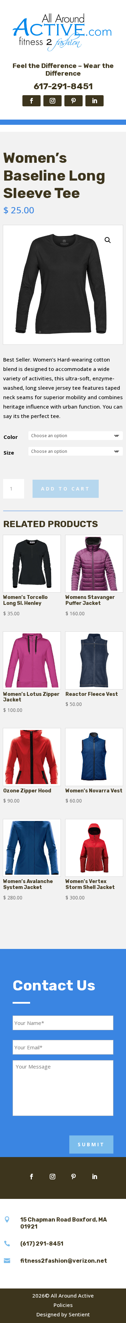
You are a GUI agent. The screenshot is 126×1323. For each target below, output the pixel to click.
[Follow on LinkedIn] (94, 100)
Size (9, 452)
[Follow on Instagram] (52, 100)
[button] (108, 240)
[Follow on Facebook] (31, 100)
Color (11, 436)
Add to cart (65, 488)
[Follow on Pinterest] (73, 100)
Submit (91, 1144)
